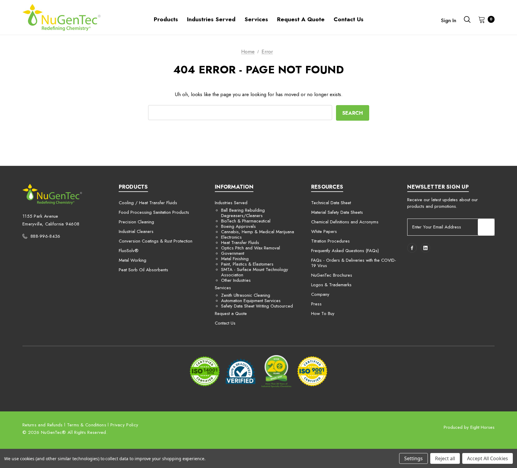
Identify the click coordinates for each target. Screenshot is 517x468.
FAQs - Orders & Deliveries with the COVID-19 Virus (353, 263)
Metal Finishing (235, 258)
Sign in (448, 20)
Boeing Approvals (238, 226)
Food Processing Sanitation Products (154, 212)
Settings (413, 458)
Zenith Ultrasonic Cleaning (245, 295)
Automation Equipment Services (251, 300)
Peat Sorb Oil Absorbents (143, 269)
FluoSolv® (129, 250)
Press (316, 304)
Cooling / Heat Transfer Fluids (148, 202)
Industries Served (231, 202)
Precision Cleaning (136, 222)
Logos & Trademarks (331, 284)
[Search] (467, 19)
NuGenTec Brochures (331, 275)
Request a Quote (231, 313)
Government (232, 253)
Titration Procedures (330, 241)
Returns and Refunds (42, 425)
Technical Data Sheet (331, 202)
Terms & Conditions (86, 425)
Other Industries (236, 280)
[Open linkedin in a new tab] (425, 248)
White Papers (324, 231)
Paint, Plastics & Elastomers (247, 264)
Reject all (445, 458)
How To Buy (322, 313)
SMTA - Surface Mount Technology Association (254, 272)
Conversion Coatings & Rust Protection (155, 241)
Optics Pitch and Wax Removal (250, 248)
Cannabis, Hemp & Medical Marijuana (257, 231)
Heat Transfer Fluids (240, 242)
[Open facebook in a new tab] (412, 248)
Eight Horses (482, 427)
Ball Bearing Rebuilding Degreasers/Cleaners (243, 213)
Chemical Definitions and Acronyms (344, 222)
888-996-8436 (45, 236)
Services (223, 287)
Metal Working (132, 260)
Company (320, 294)
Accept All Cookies (487, 458)
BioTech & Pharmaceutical (245, 221)
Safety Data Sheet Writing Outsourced (257, 306)
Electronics (231, 237)
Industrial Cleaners (136, 231)
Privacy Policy (124, 425)
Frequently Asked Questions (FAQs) (345, 250)
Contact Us (225, 323)
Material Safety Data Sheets (337, 212)
